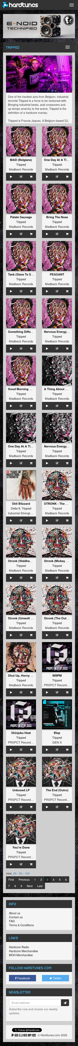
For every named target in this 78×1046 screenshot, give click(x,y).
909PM (57, 675)
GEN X (57, 742)
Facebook (23, 978)
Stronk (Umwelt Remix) (24, 618)
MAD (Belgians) (21, 160)
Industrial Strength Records (26, 513)
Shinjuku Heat (21, 733)
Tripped (21, 164)
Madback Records (21, 169)
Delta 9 (15, 508)
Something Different (22, 331)
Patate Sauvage (21, 217)
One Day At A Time (57, 160)
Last (40, 886)
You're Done (21, 847)
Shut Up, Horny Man (22, 675)
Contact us (16, 917)
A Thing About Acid (58, 389)
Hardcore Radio (19, 947)
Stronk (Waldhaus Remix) (26, 561)
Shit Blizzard (21, 503)
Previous (24, 879)
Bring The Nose (57, 217)
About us (14, 913)
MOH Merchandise (21, 955)
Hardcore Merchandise (23, 951)
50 (20, 873)
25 (14, 873)
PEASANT (57, 274)
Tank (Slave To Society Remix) (29, 274)
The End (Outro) (57, 790)
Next (30, 886)
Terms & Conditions (21, 925)
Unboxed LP (21, 790)
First (11, 879)
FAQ (12, 921)
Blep (57, 733)
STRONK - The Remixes (60, 503)
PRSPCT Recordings (58, 685)
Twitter (56, 978)
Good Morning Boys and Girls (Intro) (33, 389)
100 (27, 873)
